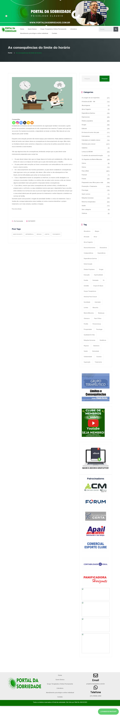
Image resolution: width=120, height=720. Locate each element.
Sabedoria (96, 345)
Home (22, 29)
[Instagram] (17, 122)
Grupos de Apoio (98, 286)
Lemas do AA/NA (87, 152)
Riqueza (86, 345)
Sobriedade (95, 351)
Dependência (29, 234)
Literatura (73, 29)
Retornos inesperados (88, 202)
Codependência (88, 253)
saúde (86, 351)
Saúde (84, 205)
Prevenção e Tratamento (89, 186)
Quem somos (86, 194)
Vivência (84, 213)
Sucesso (99, 356)
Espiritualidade (98, 275)
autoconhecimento (89, 247)
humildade (87, 302)
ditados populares (89, 269)
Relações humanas (88, 198)
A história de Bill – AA (88, 101)
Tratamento (56, 234)
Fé (103, 280)
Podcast (84, 175)
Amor (95, 236)
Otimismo (87, 318)
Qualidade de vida (89, 335)
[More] (32, 122)
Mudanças (101, 313)
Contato (54, 33)
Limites (47, 234)
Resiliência (103, 340)
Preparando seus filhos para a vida (92, 182)
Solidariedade (88, 356)
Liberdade (98, 302)
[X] (24, 122)
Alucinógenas (86, 105)
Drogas (39, 234)
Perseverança (97, 324)
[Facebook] (21, 122)
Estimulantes (86, 136)
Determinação (88, 264)
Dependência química (90, 258)
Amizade (86, 236)
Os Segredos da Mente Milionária (92, 159)
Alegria (97, 231)
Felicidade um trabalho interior (91, 140)
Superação (87, 362)
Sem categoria (86, 209)
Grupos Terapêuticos (90, 291)
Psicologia (85, 190)
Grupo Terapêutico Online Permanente (53, 29)
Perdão (86, 324)
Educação (87, 275)
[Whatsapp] (13, 122)
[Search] (116, 29)
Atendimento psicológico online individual (34, 33)
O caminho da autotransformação (92, 155)
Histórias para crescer (88, 144)
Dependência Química (88, 113)
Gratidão (86, 286)
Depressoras (86, 117)
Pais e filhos (97, 318)
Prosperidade (88, 329)
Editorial (84, 128)
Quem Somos (32, 29)
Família (86, 280)
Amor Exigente (17, 234)
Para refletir (85, 171)
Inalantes (84, 148)
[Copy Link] (28, 122)
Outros (84, 163)
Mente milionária (89, 313)
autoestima (103, 247)
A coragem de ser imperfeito (91, 98)
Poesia (84, 178)
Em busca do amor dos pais (90, 132)
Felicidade (95, 280)
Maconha (95, 307)
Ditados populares (87, 121)
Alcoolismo (87, 231)
